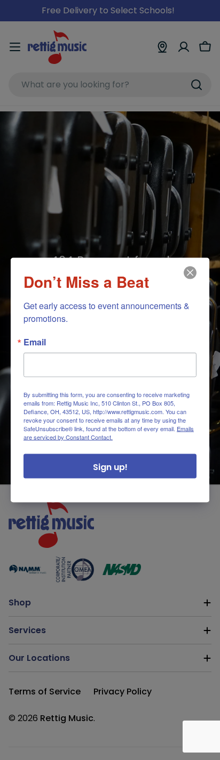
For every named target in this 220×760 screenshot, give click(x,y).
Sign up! (110, 467)
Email (34, 342)
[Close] (189, 280)
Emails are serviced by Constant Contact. (108, 432)
